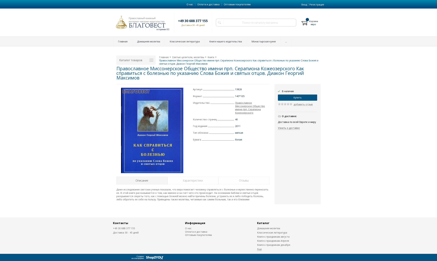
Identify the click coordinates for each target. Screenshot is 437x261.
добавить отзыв (303, 104)
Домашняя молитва (148, 41)
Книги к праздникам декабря (273, 244)
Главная (123, 41)
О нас (190, 4)
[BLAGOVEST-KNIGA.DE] (141, 22)
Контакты (120, 223)
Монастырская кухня (263, 41)
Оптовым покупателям (237, 4)
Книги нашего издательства (225, 41)
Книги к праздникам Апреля (273, 240)
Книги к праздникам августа (273, 236)
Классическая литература (185, 41)
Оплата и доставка (208, 4)
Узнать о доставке (289, 128)
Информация (195, 223)
